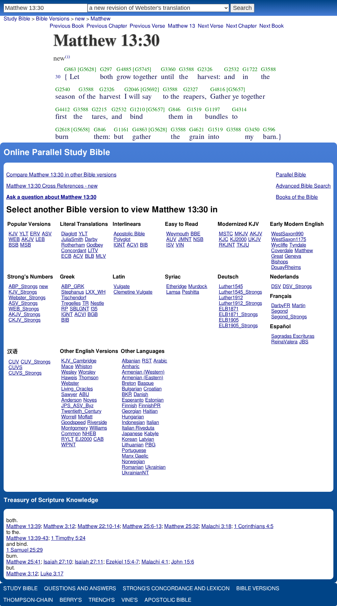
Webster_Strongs (27, 297)
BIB (144, 245)
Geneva (293, 256)
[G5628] (87, 69)
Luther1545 (231, 286)
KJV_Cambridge (78, 360)
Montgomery (74, 428)
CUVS (15, 367)
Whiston (83, 366)
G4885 (124, 69)
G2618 (62, 129)
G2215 (99, 109)
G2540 (62, 89)
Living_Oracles (77, 388)
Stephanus (72, 292)
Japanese (132, 433)
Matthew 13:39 (23, 526)
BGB (93, 314)
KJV (13, 233)
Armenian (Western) (143, 372)
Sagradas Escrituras (292, 336)
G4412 (62, 109)
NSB (198, 239)
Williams (98, 428)
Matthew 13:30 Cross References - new (52, 186)
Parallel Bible (291, 174)
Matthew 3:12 (59, 526)
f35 (94, 308)
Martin (298, 305)
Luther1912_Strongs (240, 303)
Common (71, 433)
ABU (84, 394)
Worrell (68, 416)
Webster (70, 383)
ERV (35, 233)
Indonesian (133, 422)
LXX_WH (96, 292)
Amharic (131, 366)
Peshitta (190, 292)
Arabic (160, 360)
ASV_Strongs (23, 303)
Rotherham (73, 245)
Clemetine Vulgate (133, 292)
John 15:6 (182, 562)
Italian (152, 422)
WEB (14, 239)
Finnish (129, 405)
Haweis (69, 377)
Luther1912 (231, 297)
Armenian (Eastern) (142, 377)
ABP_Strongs (23, 286)
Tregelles (71, 303)
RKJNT (227, 245)
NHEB (89, 433)
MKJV (241, 233)
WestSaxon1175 (288, 239)
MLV (101, 256)
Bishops (279, 261)
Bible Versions (52, 18)
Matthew (101, 18)
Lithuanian (132, 444)
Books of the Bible (297, 197)
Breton (129, 383)
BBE (195, 233)
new (80, 18)
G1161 (121, 129)
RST (147, 360)
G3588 (186, 69)
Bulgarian (132, 388)
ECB (66, 256)
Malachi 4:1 (155, 562)
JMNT (185, 239)
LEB (40, 239)
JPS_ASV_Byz (77, 405)
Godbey (95, 245)
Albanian (131, 360)
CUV (14, 361)
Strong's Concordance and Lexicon (176, 588)
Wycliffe (279, 245)
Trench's (102, 600)
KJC (223, 239)
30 (58, 76)
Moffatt (85, 416)
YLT (23, 233)
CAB (98, 439)
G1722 (250, 69)
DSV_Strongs (297, 286)
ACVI (132, 245)
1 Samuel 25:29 (24, 550)
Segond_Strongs (289, 316)
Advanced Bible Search (303, 186)
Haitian (150, 411)
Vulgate (122, 286)
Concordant (73, 250)
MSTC (226, 233)
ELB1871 (229, 308)
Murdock (197, 286)
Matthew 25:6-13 (142, 526)
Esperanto (132, 400)
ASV (47, 233)
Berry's (71, 600)
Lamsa (173, 292)
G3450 (252, 129)
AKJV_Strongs (24, 314)
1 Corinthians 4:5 (253, 526)
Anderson (71, 400)
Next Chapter (241, 26)
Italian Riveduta (138, 428)
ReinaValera (284, 341)
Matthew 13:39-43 (27, 538)
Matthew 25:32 (181, 526)
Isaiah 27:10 (57, 562)
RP (64, 308)
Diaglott (69, 233)
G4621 (196, 129)
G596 (269, 129)
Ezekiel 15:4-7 (122, 562)
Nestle (97, 303)
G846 (174, 109)
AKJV (27, 239)
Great (277, 256)
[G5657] (235, 89)
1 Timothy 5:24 (68, 538)
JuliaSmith (72, 239)
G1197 (212, 109)
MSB (25, 245)
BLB (89, 256)
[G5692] (150, 89)
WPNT (68, 444)
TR (85, 303)
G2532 (231, 69)
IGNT (119, 245)
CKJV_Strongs (24, 320)
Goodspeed (73, 422)
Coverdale (282, 250)
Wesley (69, 372)
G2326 (204, 69)
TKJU (243, 245)
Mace (67, 366)
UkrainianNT (135, 472)
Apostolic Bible (167, 600)
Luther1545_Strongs (240, 292)
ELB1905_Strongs (238, 325)
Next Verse (210, 26)
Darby (91, 239)
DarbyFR (280, 305)
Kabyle (151, 433)
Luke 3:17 (52, 573)
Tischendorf (73, 297)
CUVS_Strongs (25, 373)
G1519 (194, 109)
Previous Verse (147, 26)
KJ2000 (238, 239)
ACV (78, 256)
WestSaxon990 (287, 233)
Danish (141, 394)
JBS (303, 341)
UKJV (254, 239)
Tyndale (297, 245)
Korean (129, 439)
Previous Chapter (107, 26)
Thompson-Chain (28, 600)
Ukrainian (155, 467)
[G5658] (80, 129)
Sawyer (69, 394)
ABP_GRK (72, 286)
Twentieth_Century (81, 411)
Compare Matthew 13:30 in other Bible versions (61, 174)
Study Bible (17, 18)
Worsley (86, 372)
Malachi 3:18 (216, 526)
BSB (13, 245)
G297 (106, 69)
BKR (127, 394)
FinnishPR (150, 405)
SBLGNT (79, 308)
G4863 (139, 129)
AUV (171, 239)
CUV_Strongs (35, 361)
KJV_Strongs (23, 292)
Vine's (129, 600)
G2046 (131, 89)
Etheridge (176, 286)
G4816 (217, 89)
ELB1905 (229, 320)
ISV (170, 245)
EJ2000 (83, 439)
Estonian (154, 400)
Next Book (271, 26)
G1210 (137, 109)
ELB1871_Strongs (238, 314)
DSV (276, 286)
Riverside (97, 422)
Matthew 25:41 (23, 562)
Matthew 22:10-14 (99, 526)
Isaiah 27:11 (89, 562)
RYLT (67, 439)
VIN (180, 245)
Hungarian (133, 416)
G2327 (190, 89)
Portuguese (134, 450)
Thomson (88, 377)
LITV (93, 250)
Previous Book (67, 26)
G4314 (239, 109)
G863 (70, 69)
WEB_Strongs (24, 308)
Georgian (131, 411)
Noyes (90, 400)
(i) (67, 56)
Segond (279, 311)
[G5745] (142, 69)
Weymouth (177, 233)
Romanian (132, 467)
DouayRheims (286, 267)
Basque (146, 383)
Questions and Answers (80, 588)
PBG (150, 444)
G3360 (168, 69)
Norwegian (133, 461)
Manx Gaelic (135, 456)
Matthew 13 (181, 26)
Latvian (146, 439)
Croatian (152, 388)
